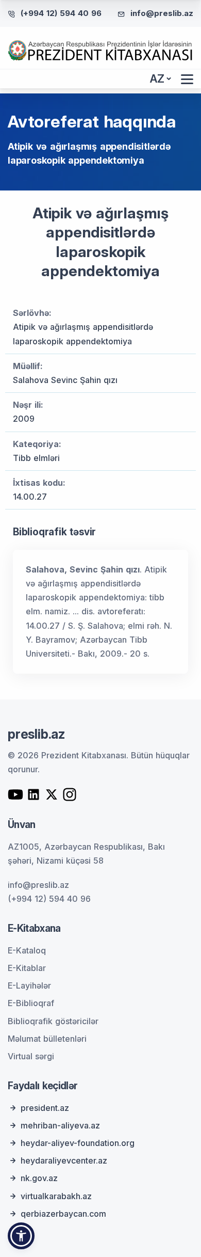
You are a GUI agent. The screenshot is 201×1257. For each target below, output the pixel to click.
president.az (45, 1108)
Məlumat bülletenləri (47, 1038)
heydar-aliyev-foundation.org (78, 1143)
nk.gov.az (39, 1178)
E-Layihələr (29, 985)
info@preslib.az (161, 13)
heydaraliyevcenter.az (64, 1160)
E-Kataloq (27, 950)
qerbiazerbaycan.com (63, 1213)
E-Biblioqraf (31, 1003)
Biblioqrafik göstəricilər (53, 1021)
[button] (21, 1236)
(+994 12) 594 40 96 (61, 13)
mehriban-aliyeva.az (60, 1125)
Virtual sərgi (31, 1056)
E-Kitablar (27, 968)
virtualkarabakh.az (56, 1196)
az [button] (157, 78)
